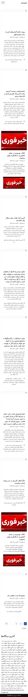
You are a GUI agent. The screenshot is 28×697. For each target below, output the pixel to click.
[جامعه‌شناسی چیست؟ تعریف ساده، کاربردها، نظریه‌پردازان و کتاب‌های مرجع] (14, 78)
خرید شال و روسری (18, 672)
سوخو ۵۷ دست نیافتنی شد (16, 595)
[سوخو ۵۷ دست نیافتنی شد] (14, 583)
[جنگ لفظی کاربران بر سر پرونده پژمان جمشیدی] (14, 468)
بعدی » (24, 628)
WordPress (10, 695)
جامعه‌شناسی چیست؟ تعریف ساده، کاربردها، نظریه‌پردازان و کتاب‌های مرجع (14, 93)
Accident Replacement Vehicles (11, 690)
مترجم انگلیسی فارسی (17, 643)
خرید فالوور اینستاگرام (17, 645)
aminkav (22, 37)
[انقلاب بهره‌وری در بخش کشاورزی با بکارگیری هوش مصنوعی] (14, 140)
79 (6, 623)
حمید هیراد (11, 652)
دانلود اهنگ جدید (6, 643)
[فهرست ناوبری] (3, 2)
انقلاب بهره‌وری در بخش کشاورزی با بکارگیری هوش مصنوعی (16, 155)
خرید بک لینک (13, 654)
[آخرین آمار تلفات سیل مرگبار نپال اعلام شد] (14, 205)
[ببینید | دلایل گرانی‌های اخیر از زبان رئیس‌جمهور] (14, 19)
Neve (19, 695)
